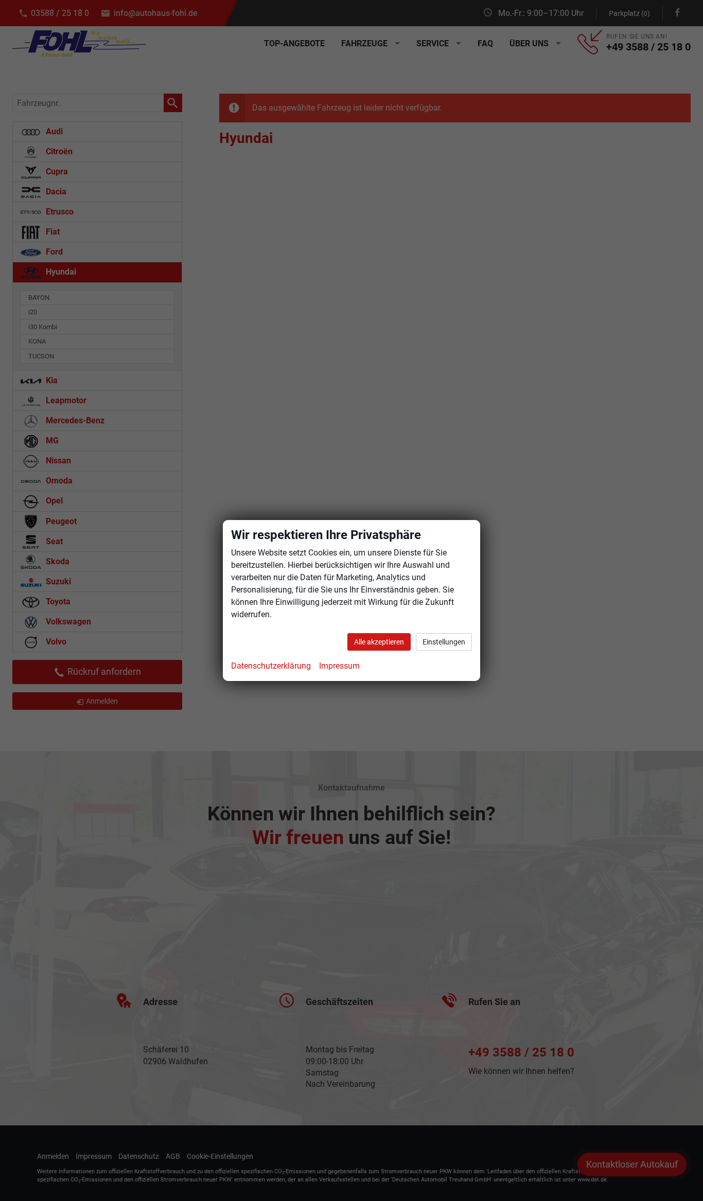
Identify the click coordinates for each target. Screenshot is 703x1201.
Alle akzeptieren (379, 642)
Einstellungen (444, 642)
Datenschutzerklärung (271, 666)
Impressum (339, 666)
